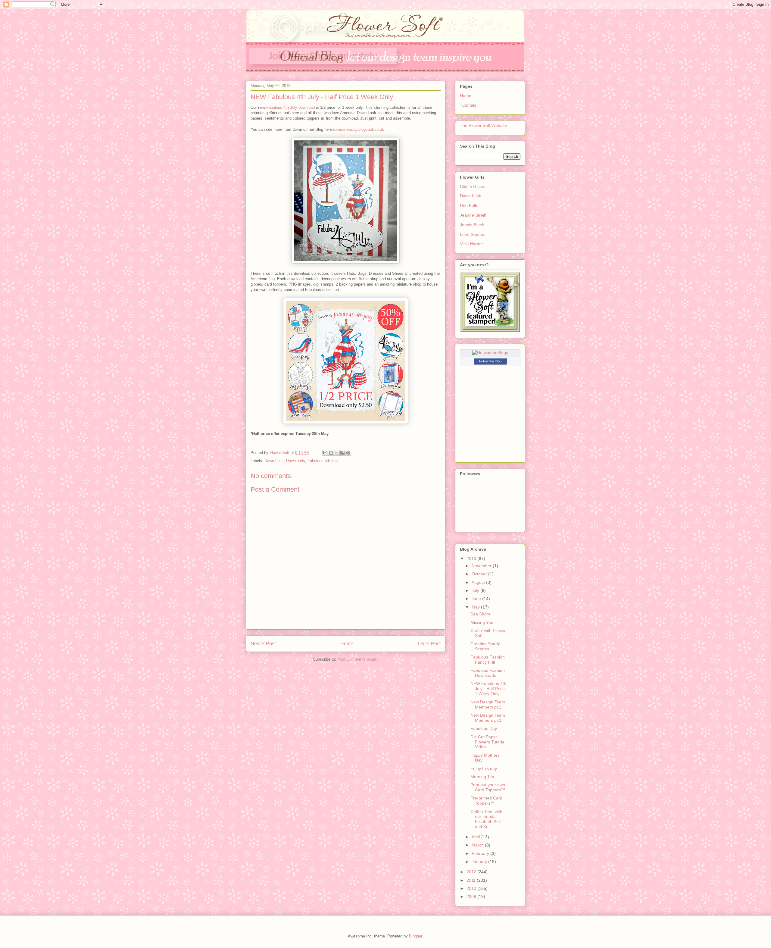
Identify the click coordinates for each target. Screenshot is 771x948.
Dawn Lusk (274, 460)
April (476, 836)
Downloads (295, 460)
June (477, 598)
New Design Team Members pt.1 (487, 718)
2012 (472, 871)
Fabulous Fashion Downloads (487, 673)
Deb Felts (469, 205)
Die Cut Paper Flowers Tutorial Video (487, 741)
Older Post (429, 643)
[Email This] (325, 453)
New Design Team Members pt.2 (487, 704)
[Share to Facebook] (342, 453)
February (481, 853)
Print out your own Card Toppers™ (487, 787)
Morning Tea (482, 776)
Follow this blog (490, 361)
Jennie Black (472, 224)
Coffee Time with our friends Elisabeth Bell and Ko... (486, 819)
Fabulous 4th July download (290, 107)
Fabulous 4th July (323, 460)
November (482, 565)
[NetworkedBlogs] (490, 352)
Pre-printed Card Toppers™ (486, 801)
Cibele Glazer (473, 186)
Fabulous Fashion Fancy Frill (487, 660)
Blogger (415, 936)
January (480, 861)
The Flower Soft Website (483, 125)
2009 (472, 896)
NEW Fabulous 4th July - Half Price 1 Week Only (488, 688)
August (479, 582)
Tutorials (468, 105)
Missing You (481, 622)
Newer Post (263, 643)
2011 (472, 880)
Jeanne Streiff (473, 215)
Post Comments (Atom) (358, 659)
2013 (472, 558)
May (476, 607)
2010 (472, 888)
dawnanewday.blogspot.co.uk (358, 129)
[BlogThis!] (331, 453)
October (480, 573)
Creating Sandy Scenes (485, 646)
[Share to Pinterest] (348, 453)
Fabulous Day (483, 728)
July (476, 590)
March (478, 845)
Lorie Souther (473, 234)
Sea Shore (480, 614)
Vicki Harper (471, 243)
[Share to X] (337, 453)
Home (346, 643)
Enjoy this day (483, 768)
